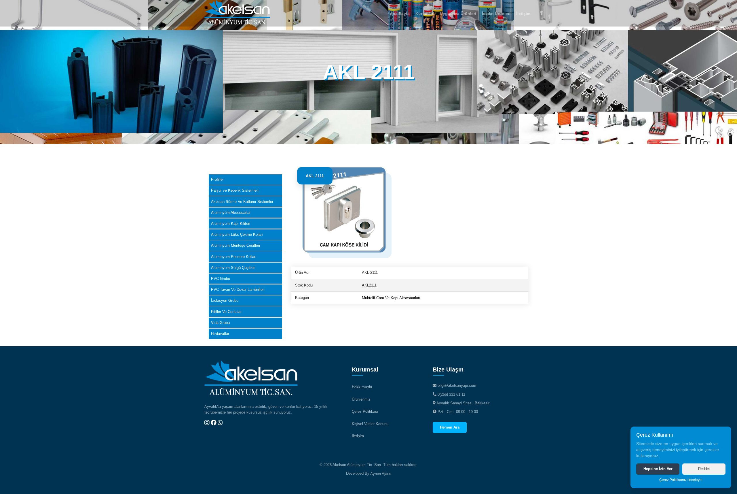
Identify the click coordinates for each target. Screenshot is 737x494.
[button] (424, 13)
